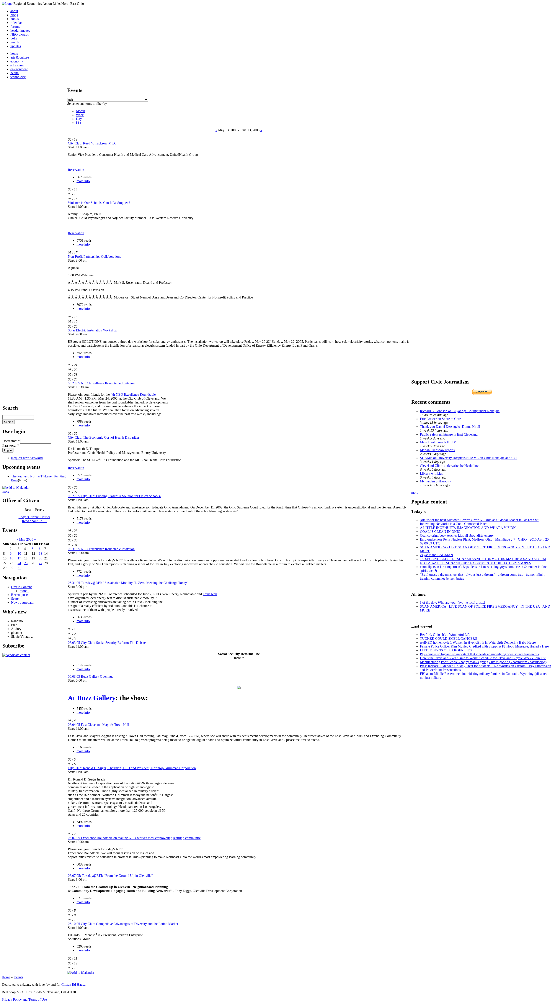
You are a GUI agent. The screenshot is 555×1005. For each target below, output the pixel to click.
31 (19, 568)
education (17, 65)
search (14, 42)
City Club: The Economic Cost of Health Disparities (103, 437)
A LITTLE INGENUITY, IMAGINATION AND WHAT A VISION (468, 528)
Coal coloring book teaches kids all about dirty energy (457, 535)
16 (11, 558)
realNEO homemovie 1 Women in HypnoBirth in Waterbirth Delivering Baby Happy (478, 642)
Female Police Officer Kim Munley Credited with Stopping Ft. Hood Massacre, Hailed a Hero (484, 646)
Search (15, 598)
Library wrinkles (431, 473)
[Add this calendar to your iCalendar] (15, 487)
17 (19, 558)
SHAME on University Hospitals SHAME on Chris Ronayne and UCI (468, 458)
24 (19, 563)
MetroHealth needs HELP (438, 442)
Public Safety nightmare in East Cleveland (449, 434)
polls (13, 38)
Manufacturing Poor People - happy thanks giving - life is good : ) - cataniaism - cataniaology (483, 662)
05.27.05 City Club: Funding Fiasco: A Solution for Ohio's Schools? (114, 496)
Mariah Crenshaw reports (437, 450)
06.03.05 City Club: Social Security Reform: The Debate (107, 642)
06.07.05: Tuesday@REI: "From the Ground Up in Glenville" (110, 875)
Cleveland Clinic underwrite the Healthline (449, 465)
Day (79, 119)
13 (40, 553)
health (14, 73)
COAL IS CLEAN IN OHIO (440, 531)
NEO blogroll (19, 34)
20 (40, 558)
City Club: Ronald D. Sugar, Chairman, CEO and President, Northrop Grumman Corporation (132, 768)
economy (16, 61)
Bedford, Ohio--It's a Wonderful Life (445, 634)
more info (83, 181)
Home (6, 977)
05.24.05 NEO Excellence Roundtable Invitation (101, 383)
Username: (11, 441)
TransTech (210, 594)
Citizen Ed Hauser (74, 984)
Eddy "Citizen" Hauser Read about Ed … (34, 519)
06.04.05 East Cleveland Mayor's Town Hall (98, 724)
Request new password (27, 458)
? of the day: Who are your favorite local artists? (452, 602)
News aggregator (22, 602)
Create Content (21, 587)
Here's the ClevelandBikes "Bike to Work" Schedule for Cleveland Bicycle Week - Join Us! (483, 658)
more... (24, 591)
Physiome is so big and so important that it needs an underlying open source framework (479, 654)
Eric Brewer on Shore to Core (440, 419)
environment (19, 69)
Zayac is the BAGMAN (436, 555)
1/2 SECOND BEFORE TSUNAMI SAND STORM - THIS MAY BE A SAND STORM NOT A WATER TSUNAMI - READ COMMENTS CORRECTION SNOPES (483, 561)
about (14, 11)
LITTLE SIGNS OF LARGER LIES (446, 650)
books (14, 19)
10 (19, 553)
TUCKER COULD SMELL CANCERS (448, 638)
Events (18, 977)
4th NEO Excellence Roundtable (133, 394)
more (5, 491)
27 (40, 563)
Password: (10, 445)
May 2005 (26, 539)
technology (18, 77)
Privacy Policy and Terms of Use (24, 999)
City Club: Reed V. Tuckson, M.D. (92, 143)
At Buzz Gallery (92, 698)
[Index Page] (7, 3)
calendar (16, 23)
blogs (14, 15)
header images (20, 30)
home (14, 53)
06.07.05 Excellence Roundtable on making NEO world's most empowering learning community (134, 838)
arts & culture (19, 57)
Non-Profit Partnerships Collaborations (94, 256)
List (78, 123)
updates (15, 46)
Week (80, 115)
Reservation (76, 170)
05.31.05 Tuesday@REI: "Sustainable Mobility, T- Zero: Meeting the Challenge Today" (128, 583)
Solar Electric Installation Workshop (92, 330)
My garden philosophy (435, 481)
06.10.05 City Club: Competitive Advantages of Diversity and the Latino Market (123, 924)
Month (80, 111)
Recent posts (19, 595)
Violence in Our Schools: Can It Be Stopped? (99, 203)
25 (26, 563)
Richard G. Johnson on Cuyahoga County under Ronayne (460, 411)
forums (15, 26)
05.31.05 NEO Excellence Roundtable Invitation (101, 549)
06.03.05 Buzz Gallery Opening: (90, 676)
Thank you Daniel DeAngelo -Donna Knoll (450, 426)
